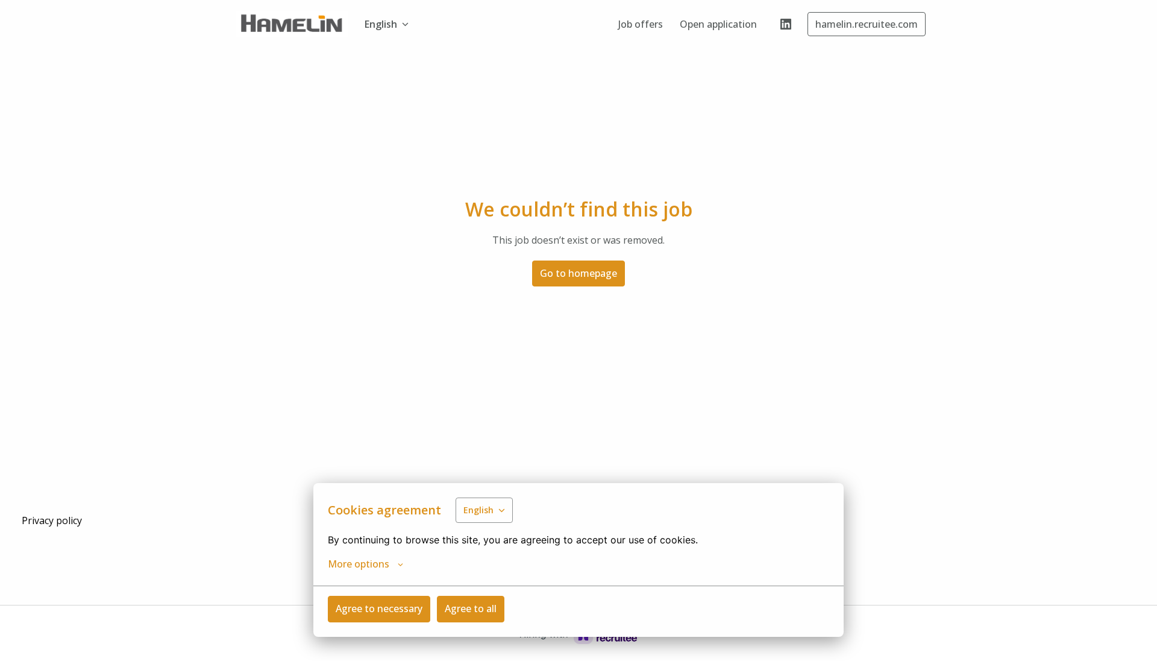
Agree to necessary (379, 608)
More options (358, 564)
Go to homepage (578, 273)
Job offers (640, 24)
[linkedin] (786, 24)
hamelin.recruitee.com (866, 24)
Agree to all (471, 608)
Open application (718, 24)
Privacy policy (52, 520)
